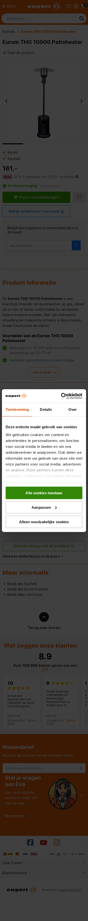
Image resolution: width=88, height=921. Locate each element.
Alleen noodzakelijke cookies (44, 522)
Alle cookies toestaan (43, 493)
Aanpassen (41, 507)
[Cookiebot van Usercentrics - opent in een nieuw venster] (62, 396)
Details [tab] (46, 409)
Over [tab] (72, 409)
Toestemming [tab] (17, 409)
